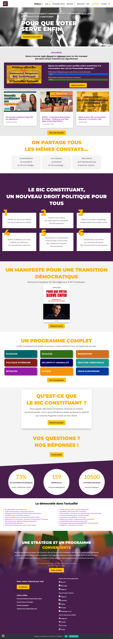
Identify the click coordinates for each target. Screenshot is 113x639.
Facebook (63, 600)
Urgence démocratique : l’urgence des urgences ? (19, 511)
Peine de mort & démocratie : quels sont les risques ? (20, 525)
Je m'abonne (23, 587)
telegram (61, 56)
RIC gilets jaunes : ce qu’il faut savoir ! (16, 509)
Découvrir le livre (56, 326)
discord (50, 56)
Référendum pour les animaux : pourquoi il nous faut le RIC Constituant (26, 519)
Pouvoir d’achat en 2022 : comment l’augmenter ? (74, 509)
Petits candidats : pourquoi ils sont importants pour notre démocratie (80, 513)
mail (43, 56)
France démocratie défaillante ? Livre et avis (73, 517)
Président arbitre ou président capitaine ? (17, 515)
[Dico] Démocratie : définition (14, 523)
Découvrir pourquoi (56, 423)
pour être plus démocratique (56, 565)
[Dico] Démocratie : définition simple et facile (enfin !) (21, 521)
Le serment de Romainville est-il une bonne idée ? (74, 515)
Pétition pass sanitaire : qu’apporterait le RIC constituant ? (77, 519)
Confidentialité (73, 636)
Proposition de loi (59, 4)
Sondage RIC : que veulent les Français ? (71, 525)
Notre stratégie (56, 570)
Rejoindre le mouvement (32, 37)
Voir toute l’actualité (56, 133)
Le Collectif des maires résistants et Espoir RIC (73, 521)
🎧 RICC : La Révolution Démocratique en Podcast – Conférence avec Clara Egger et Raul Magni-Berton (56, 119)
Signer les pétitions (78, 85)
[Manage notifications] (3, 635)
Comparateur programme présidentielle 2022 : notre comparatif (79, 523)
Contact (104, 4)
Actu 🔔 (47, 4)
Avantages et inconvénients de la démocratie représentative (23, 513)
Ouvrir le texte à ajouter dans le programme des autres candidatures (56, 563)
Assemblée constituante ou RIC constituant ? (73, 511)
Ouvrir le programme (56, 380)
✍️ (38, 4)
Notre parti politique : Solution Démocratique (29, 598)
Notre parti (80, 4)
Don (88, 4)
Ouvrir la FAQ (56, 455)
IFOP (28, 487)
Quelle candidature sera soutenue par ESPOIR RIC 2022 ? (22, 517)
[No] (111, 636)
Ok (66, 636)
